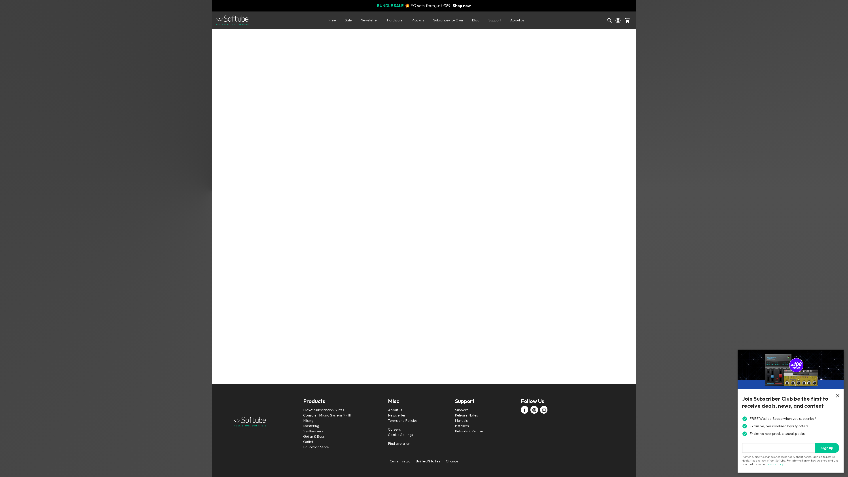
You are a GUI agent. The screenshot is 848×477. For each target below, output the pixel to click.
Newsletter (369, 20)
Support (494, 20)
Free (332, 20)
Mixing (308, 420)
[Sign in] (618, 20)
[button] (627, 20)
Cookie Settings (400, 434)
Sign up (827, 448)
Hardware (395, 20)
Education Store (316, 447)
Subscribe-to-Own (448, 20)
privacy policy (775, 464)
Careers (394, 429)
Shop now (462, 5)
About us (517, 20)
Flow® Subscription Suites (323, 410)
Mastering (311, 426)
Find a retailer (399, 443)
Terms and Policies (402, 420)
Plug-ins (418, 20)
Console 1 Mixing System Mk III (327, 415)
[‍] (524, 410)
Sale (348, 20)
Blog (475, 20)
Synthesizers (313, 431)
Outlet (308, 441)
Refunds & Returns (469, 431)
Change (452, 461)
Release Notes (466, 415)
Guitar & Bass (314, 436)
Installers (462, 426)
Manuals (461, 420)
